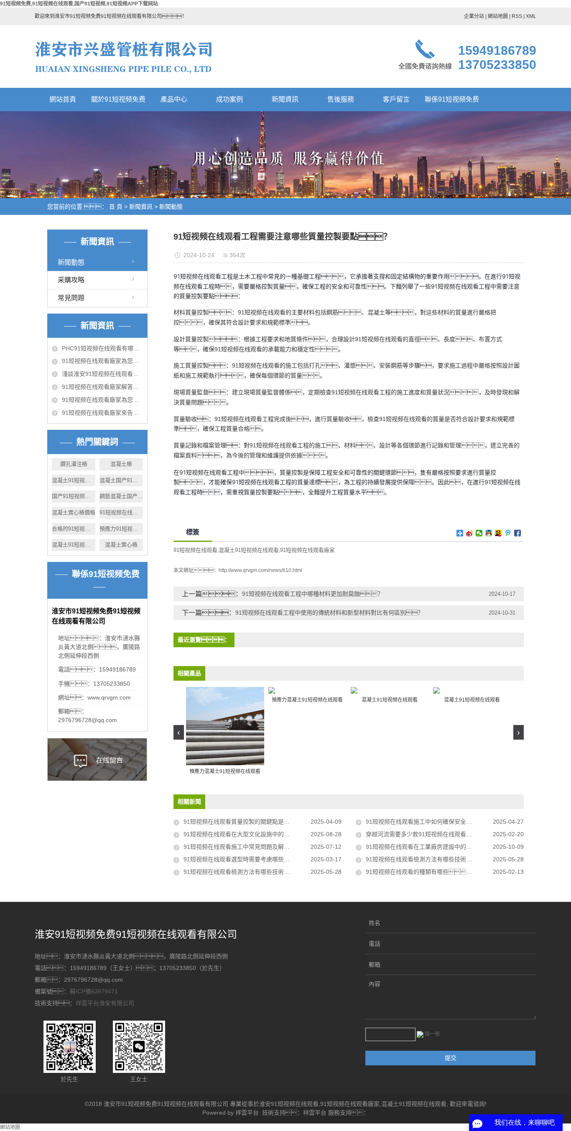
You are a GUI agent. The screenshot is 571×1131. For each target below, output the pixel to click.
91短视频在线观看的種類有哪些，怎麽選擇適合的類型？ (445, 871)
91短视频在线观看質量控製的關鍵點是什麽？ (251, 821)
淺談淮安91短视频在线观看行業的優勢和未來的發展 (102, 373)
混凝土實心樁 (121, 544)
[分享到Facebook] (517, 533)
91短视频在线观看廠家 (121, 512)
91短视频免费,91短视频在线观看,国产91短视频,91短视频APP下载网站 (79, 4)
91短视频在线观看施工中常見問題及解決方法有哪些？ (260, 846)
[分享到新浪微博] (469, 533)
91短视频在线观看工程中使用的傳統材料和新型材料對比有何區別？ (329, 612)
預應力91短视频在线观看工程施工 (121, 529)
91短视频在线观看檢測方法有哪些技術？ (242, 871)
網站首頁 (62, 99)
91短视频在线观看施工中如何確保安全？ (427, 821)
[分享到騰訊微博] (508, 533)
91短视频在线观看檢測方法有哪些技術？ (427, 859)
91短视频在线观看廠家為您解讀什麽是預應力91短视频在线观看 (102, 399)
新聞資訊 (285, 99)
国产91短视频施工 (73, 496)
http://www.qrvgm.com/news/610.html (260, 570)
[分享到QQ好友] (488, 533)
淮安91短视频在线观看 (289, 1103)
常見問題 (71, 297)
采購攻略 (71, 279)
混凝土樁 (121, 464)
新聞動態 (171, 206)
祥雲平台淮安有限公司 (105, 1003)
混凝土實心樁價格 (73, 512)
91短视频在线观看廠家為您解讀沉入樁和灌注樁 (102, 360)
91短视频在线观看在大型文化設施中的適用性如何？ (260, 834)
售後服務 (340, 99)
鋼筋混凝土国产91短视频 (121, 496)
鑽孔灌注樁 (73, 464)
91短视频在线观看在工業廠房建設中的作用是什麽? (432, 846)
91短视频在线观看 (195, 550)
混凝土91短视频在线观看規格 (73, 480)
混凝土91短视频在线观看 (249, 550)
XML (531, 16)
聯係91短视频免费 (452, 99)
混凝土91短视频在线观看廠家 (73, 544)
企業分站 (474, 16)
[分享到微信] (479, 533)
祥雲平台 (247, 1112)
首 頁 (115, 206)
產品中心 (174, 99)
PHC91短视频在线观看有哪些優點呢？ (102, 348)
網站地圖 (498, 16)
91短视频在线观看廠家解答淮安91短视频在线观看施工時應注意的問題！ (102, 386)
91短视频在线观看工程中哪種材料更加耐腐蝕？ (312, 593)
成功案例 (229, 99)
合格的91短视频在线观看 (73, 529)
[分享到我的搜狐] (498, 533)
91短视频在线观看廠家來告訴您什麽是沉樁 (102, 412)
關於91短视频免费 (118, 99)
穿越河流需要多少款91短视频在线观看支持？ (433, 834)
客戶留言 (396, 99)
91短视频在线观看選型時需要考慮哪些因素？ (257, 859)
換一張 (432, 1034)
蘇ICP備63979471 (94, 991)
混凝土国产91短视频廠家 (121, 480)
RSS (517, 16)
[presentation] (178, 732)
